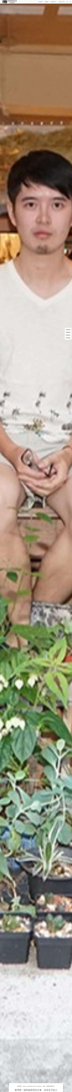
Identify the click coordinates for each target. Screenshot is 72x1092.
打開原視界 (53, 1)
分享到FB (68, 329)
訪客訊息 (68, 335)
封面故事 (40, 1)
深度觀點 (47, 1)
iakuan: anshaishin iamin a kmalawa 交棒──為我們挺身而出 (38, 1086)
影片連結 (68, 338)
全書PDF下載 (61, 1)
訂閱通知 (68, 332)
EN (67, 1)
